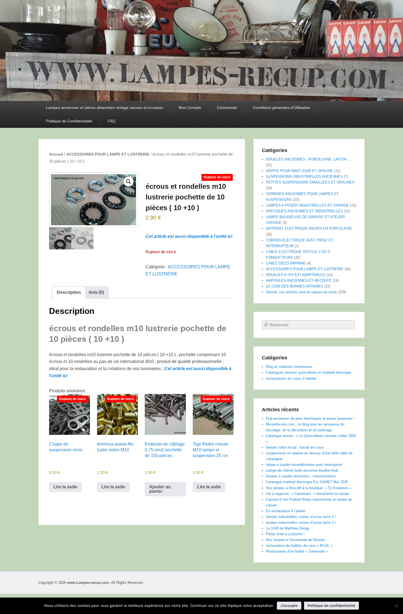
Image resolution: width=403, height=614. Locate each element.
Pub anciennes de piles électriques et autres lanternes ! (310, 418)
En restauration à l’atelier (285, 511)
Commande (227, 107)
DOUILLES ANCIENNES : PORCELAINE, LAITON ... (308, 159)
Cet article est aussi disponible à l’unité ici (189, 236)
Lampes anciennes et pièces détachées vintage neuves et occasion (104, 107)
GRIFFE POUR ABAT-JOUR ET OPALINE (299, 171)
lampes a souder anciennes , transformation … (303, 476)
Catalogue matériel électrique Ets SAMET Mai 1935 (307, 482)
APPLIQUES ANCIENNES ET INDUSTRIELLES (304, 211)
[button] (129, 182)
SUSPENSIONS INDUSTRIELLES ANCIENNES (304, 176)
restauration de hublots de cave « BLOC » (299, 545)
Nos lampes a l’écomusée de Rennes (295, 540)
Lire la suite (65, 487)
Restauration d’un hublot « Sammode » (297, 551)
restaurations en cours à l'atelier (291, 378)
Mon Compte (190, 107)
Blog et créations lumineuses (289, 367)
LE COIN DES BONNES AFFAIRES (294, 286)
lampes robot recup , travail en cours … (297, 447)
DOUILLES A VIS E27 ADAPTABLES (295, 275)
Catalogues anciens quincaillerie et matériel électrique (308, 372)
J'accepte (289, 605)
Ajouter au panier (160, 489)
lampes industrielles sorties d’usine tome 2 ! (301, 517)
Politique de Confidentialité (69, 121)
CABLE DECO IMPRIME (286, 263)
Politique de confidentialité (331, 605)
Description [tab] (69, 292)
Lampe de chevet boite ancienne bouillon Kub (302, 470)
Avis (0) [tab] (96, 292)
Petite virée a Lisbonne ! (285, 534)
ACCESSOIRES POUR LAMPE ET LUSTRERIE (107, 154)
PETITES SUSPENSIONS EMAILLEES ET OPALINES (310, 182)
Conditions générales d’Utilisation (281, 107)
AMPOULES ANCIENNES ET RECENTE (298, 280)
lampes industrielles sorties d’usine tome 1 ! (301, 522)
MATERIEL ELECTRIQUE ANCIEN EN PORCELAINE (309, 228)
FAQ (111, 121)
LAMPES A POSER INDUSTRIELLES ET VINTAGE (307, 205)
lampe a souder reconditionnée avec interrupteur (304, 465)
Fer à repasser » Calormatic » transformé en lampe (307, 494)
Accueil (56, 154)
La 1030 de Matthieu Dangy (288, 528)
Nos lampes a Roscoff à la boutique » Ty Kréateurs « (309, 488)
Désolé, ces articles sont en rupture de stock (301, 292)
